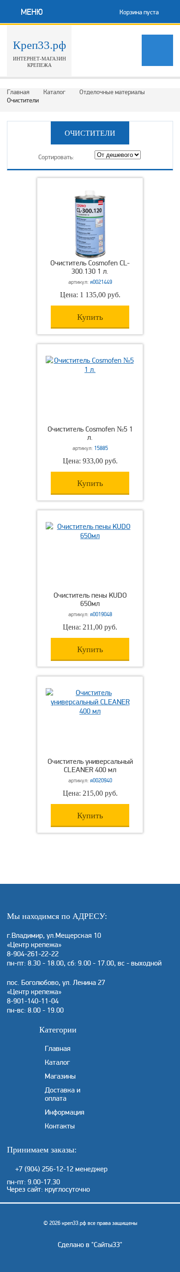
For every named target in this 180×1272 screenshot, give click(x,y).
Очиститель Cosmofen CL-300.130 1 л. (90, 267)
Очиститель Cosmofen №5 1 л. (90, 433)
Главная (18, 92)
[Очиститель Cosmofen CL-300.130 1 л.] (90, 256)
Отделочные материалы (112, 92)
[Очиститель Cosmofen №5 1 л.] (90, 369)
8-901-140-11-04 (33, 1001)
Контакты (60, 1126)
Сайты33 (107, 1244)
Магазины (60, 1076)
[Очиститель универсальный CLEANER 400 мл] (90, 711)
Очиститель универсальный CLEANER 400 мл (90, 765)
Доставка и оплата (62, 1094)
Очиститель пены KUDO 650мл (90, 599)
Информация (64, 1112)
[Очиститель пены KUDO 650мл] (90, 535)
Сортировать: (56, 157)
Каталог (54, 92)
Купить (90, 317)
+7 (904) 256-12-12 (44, 1169)
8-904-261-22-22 (33, 954)
